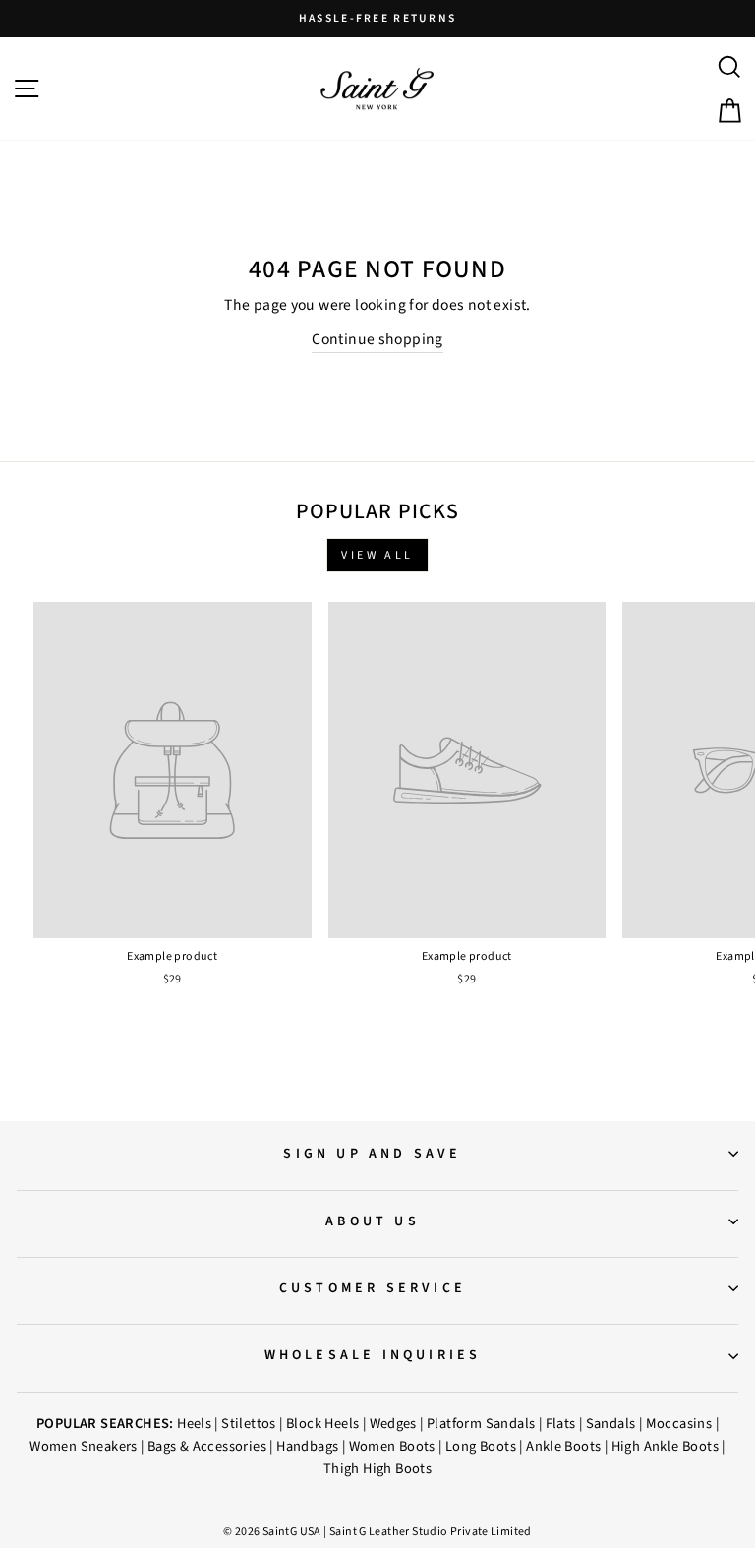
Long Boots (480, 1446)
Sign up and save (372, 1153)
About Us (372, 1221)
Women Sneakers (83, 1446)
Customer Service (372, 1288)
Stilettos (248, 1423)
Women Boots (392, 1446)
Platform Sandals (481, 1423)
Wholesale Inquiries (373, 1355)
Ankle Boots (563, 1446)
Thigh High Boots (377, 1469)
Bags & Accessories (206, 1446)
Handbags (307, 1446)
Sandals (611, 1423)
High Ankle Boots (665, 1446)
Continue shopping (377, 339)
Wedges (393, 1423)
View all (377, 555)
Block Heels (322, 1423)
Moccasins (679, 1423)
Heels (194, 1423)
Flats (561, 1423)
